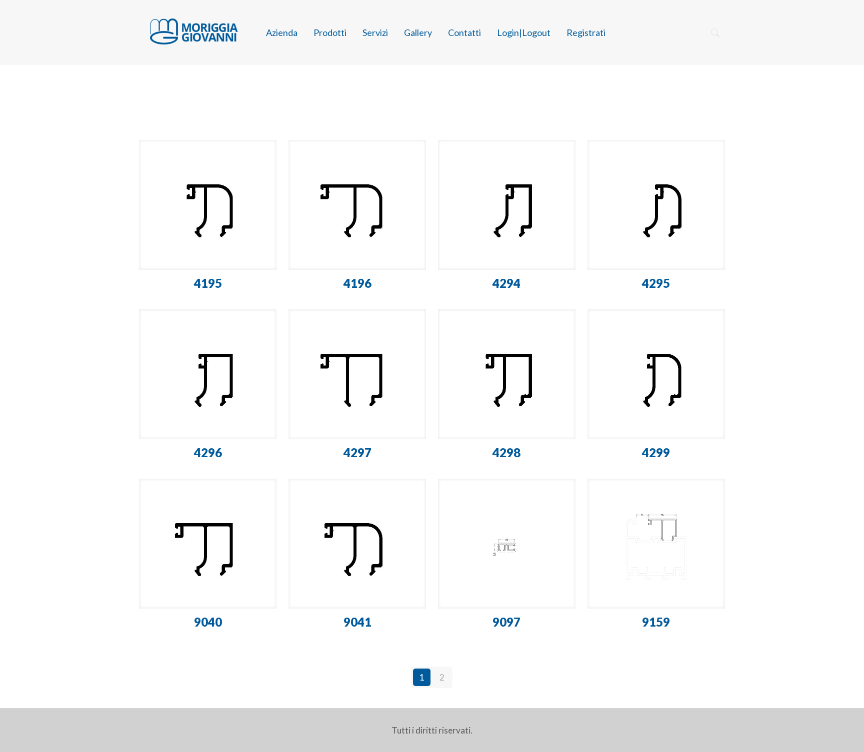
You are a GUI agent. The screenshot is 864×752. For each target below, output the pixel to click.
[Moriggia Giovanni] (193, 32)
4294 (506, 283)
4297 (358, 452)
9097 (506, 622)
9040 (208, 622)
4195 (208, 283)
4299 (656, 452)
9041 (358, 622)
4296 (208, 452)
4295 (656, 283)
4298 (506, 452)
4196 (358, 283)
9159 (656, 622)
